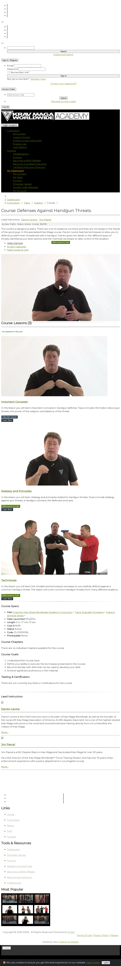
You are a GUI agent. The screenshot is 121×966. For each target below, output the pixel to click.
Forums (17, 180)
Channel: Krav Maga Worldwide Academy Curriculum (42, 612)
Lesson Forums (21, 137)
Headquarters (21, 153)
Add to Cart (17, 249)
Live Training (20, 147)
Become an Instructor (19, 877)
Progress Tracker (22, 184)
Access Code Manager (25, 187)
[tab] (15, 243)
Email (10, 65)
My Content (19, 174)
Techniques (9, 580)
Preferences (14, 882)
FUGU (71, 932)
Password (12, 69)
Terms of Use (84, 935)
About (10, 825)
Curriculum (13, 202)
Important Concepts (14, 401)
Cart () (5, 107)
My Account (20, 190)
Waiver (114, 935)
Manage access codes (63, 101)
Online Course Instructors (27, 140)
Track (27, 202)
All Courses (19, 133)
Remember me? (20, 72)
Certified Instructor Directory (29, 167)
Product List (19, 144)
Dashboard (13, 199)
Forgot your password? (63, 83)
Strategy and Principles (16, 490)
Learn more (93, 962)
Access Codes (8, 89)
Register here (38, 79)
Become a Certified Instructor (30, 164)
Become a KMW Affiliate (27, 160)
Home (10, 814)
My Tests (18, 177)
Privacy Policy (101, 935)
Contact (11, 836)
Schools (17, 157)
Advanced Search (63, 54)
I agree (106, 963)
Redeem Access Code (19, 866)
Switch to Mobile (69, 941)
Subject (38, 202)
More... (5, 732)
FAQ (9, 831)
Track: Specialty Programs (89, 612)
